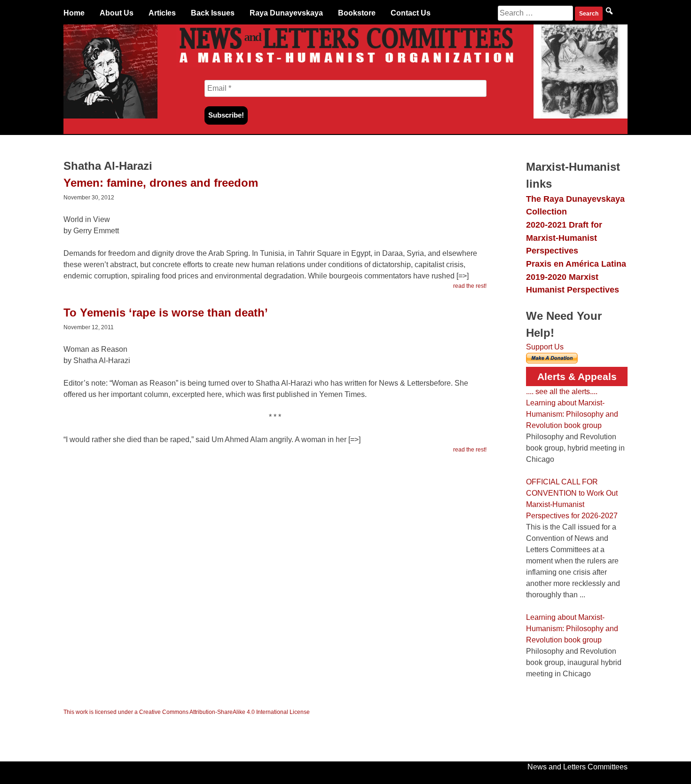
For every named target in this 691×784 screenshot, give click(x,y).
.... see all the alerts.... (561, 392)
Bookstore (357, 13)
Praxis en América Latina (576, 264)
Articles (162, 13)
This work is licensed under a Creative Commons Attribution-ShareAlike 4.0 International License (186, 712)
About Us (116, 13)
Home (74, 13)
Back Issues (213, 13)
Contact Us (411, 13)
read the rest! (470, 286)
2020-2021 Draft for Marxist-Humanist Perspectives (564, 237)
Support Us (545, 347)
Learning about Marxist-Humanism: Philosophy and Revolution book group (572, 414)
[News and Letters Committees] (345, 65)
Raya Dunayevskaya (286, 13)
